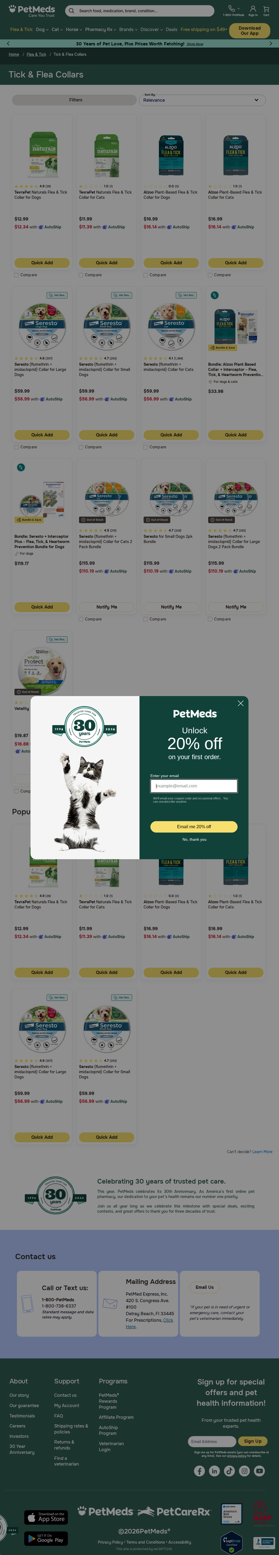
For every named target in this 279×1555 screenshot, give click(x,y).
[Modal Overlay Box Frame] (139, 777)
